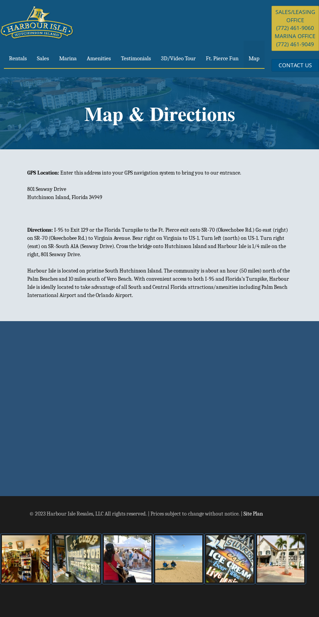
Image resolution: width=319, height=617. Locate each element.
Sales (43, 58)
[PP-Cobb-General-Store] (76, 558)
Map (254, 58)
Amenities (99, 58)
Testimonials (136, 58)
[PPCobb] (280, 558)
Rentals (18, 58)
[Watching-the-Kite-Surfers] (178, 558)
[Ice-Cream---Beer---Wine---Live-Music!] (229, 558)
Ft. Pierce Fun (222, 58)
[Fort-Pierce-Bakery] (25, 558)
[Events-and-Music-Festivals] (127, 558)
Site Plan (253, 513)
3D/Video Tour (178, 58)
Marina (68, 58)
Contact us (295, 65)
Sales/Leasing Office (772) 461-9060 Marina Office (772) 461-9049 (295, 28)
